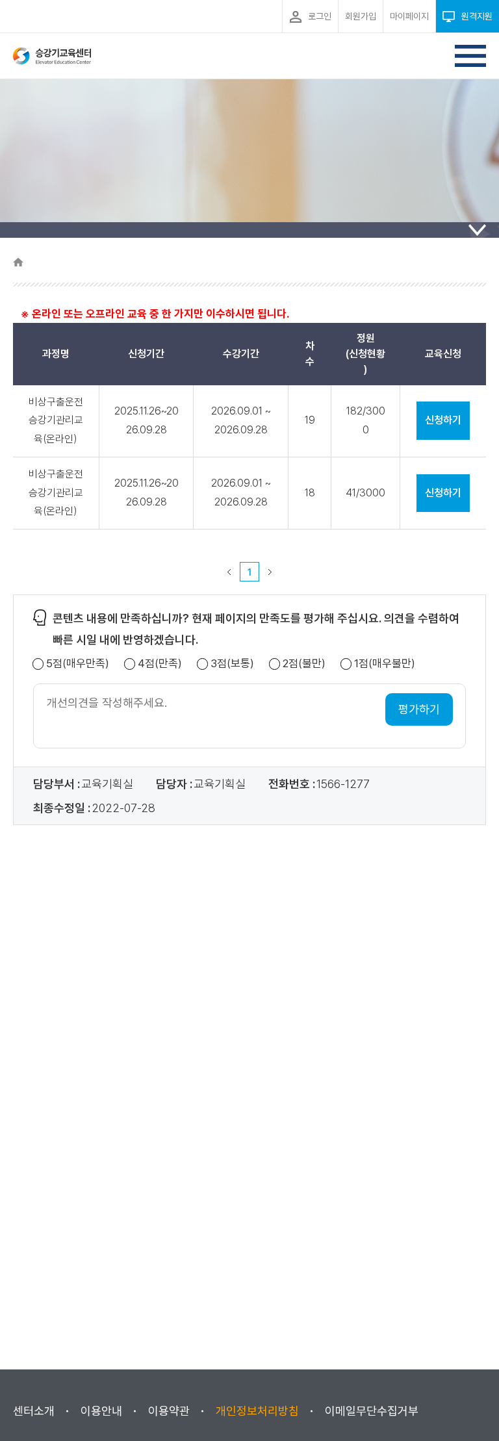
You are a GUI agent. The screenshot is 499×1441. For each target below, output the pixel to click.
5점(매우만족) (77, 664)
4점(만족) (160, 664)
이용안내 (101, 1411)
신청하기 (443, 420)
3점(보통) (232, 664)
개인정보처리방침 (257, 1411)
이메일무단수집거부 (371, 1411)
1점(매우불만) (384, 664)
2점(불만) (304, 664)
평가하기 (419, 709)
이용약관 (169, 1411)
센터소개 (34, 1411)
